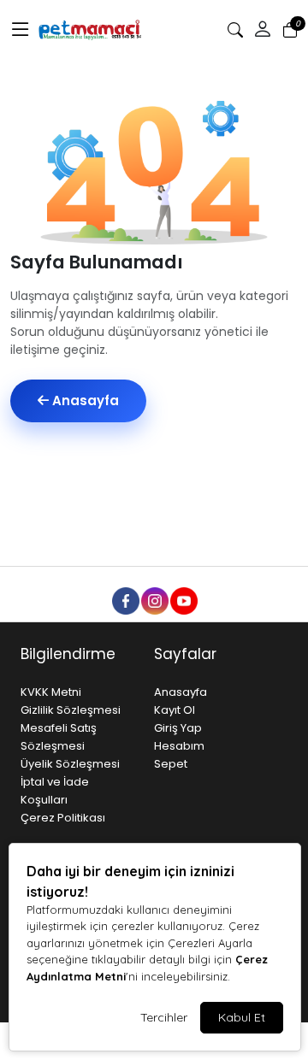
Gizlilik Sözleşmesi (71, 710)
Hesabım (179, 746)
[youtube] (183, 600)
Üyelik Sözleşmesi (70, 764)
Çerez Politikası (63, 818)
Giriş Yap (178, 728)
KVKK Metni (51, 692)
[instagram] (154, 600)
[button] (21, 30)
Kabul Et (241, 1017)
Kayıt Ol (174, 710)
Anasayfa (84, 400)
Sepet (170, 764)
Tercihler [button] (163, 1017)
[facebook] (124, 600)
